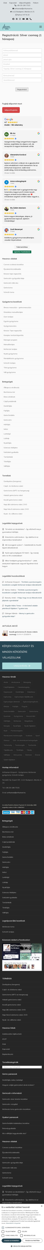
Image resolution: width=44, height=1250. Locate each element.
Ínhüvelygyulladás (9, 1128)
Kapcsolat (6, 1049)
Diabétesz (31, 692)
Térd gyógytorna (10, 367)
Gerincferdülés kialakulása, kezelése (15, 1123)
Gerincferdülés (9, 415)
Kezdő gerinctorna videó (13, 500)
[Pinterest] (17, 19)
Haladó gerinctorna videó (13, 495)
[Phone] (31, 19)
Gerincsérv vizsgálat (10, 1104)
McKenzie (17, 721)
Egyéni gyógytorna (11, 321)
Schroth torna (9, 292)
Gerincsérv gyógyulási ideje (14, 278)
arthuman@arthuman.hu (23, 9)
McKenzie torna (8, 927)
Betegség (27, 682)
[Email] (27, 19)
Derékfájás (8, 406)
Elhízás (6, 706)
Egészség (7, 697)
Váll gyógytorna (10, 372)
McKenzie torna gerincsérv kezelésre (16, 1109)
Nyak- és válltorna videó (13, 514)
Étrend (37, 755)
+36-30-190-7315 (23, 5)
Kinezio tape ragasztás (12, 274)
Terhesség (8, 745)
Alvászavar (15, 682)
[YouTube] (23, 19)
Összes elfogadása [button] (11, 1240)
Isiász (6, 429)
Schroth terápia (9, 363)
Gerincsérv (8, 420)
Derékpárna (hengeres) (12, 481)
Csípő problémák (10, 401)
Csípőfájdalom (9, 687)
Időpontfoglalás (11, 110)
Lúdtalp (6, 438)
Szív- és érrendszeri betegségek (25, 740)
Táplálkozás (8, 750)
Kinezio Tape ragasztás (13, 331)
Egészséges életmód (12, 702)
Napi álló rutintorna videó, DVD (15, 504)
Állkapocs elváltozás (11, 387)
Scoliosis (29, 735)
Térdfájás (7, 461)
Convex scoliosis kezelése (14, 264)
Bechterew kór (9, 392)
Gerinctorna (8, 288)
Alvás (6, 682)
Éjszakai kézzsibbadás (12, 269)
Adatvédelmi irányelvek (13, 1223)
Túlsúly (29, 750)
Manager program (10, 340)
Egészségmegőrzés (30, 702)
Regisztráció (22, 89)
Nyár (5, 731)
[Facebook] (13, 19)
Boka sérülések (9, 397)
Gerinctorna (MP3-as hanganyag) (16, 491)
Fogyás (24, 706)
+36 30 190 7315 (12, 788)
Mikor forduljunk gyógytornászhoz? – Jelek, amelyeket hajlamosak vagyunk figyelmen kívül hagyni (20, 563)
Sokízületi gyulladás (11, 452)
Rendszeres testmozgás (13, 735)
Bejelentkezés (7, 1054)
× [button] (41, 1206)
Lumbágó (7, 434)
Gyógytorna (18, 716)
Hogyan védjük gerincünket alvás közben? (18, 1085)
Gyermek (7, 716)
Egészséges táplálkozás (24, 697)
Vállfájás (7, 466)
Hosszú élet (30, 716)
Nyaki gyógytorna (10, 354)
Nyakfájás (7, 443)
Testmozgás (20, 745)
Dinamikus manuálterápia (13, 312)
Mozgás (7, 726)
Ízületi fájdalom (9, 760)
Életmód (28, 755)
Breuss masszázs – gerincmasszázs (17, 307)
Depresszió (8, 692)
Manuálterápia (9, 344)
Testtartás (32, 745)
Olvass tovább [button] (9, 173)
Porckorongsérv (17, 731)
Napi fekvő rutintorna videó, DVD (16, 509)
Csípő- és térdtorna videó (13, 486)
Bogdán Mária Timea (13, 606)
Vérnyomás (17, 755)
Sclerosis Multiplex (11, 448)
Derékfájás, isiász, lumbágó (12, 1080)
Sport (38, 735)
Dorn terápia (8, 317)
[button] (40, 27)
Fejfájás (7, 411)
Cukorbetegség (23, 687)
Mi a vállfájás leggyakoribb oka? (14, 1133)
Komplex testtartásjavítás (13, 335)
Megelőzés (28, 721)
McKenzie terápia (10, 349)
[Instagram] (20, 19)
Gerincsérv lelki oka (11, 283)
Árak (4, 1044)
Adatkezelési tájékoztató (12, 1034)
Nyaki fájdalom (30, 726)
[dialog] (22, 1227)
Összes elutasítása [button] (32, 1240)
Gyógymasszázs (10, 326)
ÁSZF (4, 1039)
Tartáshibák (8, 457)
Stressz (7, 740)
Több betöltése (22, 247)
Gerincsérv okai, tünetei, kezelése (15, 1099)
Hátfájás (7, 424)
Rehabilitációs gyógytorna (13, 358)
